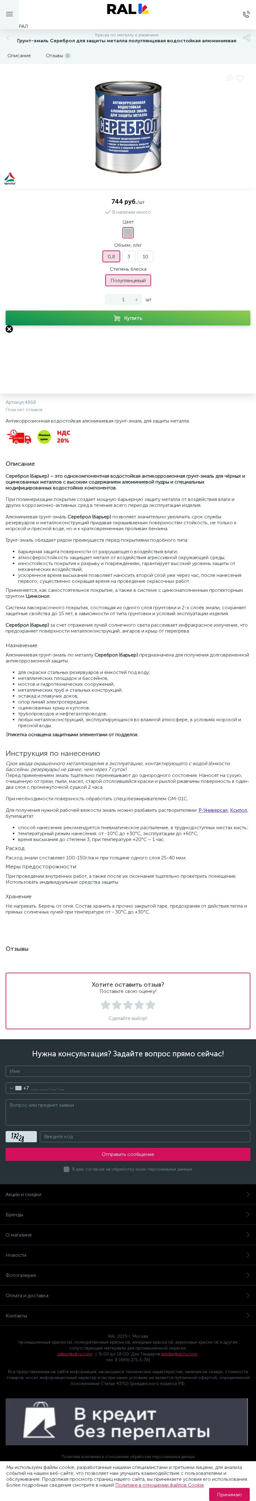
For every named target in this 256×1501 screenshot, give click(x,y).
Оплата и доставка (27, 1295)
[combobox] (17, 1088)
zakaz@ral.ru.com (74, 1354)
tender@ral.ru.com (179, 1354)
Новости (16, 1255)
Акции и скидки (23, 1194)
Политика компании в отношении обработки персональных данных (128, 1456)
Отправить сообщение (128, 1154)
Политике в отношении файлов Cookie (159, 1485)
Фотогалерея (21, 1275)
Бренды (14, 1215)
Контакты (16, 1316)
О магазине (19, 1235)
